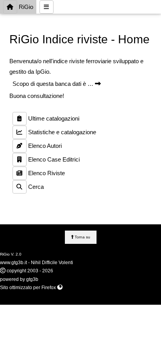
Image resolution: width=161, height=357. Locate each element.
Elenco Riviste (46, 173)
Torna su (81, 237)
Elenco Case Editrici (53, 159)
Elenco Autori (44, 145)
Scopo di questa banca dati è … (54, 83)
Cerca (35, 186)
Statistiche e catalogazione (61, 132)
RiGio (25, 7)
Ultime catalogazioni (53, 118)
